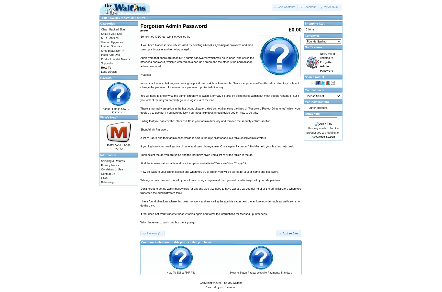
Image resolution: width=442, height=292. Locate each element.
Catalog (115, 17)
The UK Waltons (232, 282)
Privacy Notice (110, 165)
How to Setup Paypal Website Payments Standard (261, 272)
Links (104, 177)
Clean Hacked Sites (113, 29)
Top (104, 17)
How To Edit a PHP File (181, 272)
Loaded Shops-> (111, 46)
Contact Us (108, 173)
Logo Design (109, 71)
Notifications (313, 47)
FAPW (141, 17)
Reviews (106, 77)
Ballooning (107, 182)
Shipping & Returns (113, 161)
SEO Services (110, 37)
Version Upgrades (112, 42)
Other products (318, 107)
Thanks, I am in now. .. (115, 108)
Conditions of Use (112, 169)
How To (129, 17)
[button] (285, 7)
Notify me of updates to (327, 62)
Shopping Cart (315, 23)
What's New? (109, 117)
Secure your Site (111, 33)
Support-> (107, 63)
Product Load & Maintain (116, 59)
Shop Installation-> (112, 50)
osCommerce (228, 287)
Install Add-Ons (110, 54)
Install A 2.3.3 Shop (118, 144)
